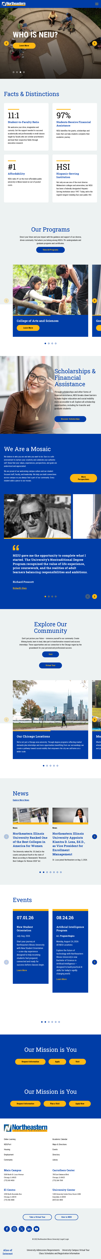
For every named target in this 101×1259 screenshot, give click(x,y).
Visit (50, 654)
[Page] (45, 343)
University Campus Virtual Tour (76, 1250)
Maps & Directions (59, 1144)
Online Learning (10, 1139)
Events (55, 1149)
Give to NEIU (66, 1217)
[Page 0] (13, 72)
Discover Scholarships (70, 419)
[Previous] (6, 43)
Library (55, 1160)
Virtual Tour (50, 665)
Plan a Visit (54, 1103)
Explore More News (21, 800)
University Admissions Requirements (43, 1250)
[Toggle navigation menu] (97, 4)
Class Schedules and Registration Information (59, 1253)
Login (67, 1239)
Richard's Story (20, 588)
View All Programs (50, 250)
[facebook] (7, 1229)
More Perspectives (83, 478)
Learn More (24, 45)
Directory (56, 1154)
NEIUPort (7, 1144)
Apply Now (80, 1103)
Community (8, 1160)
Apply (57, 1061)
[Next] (94, 43)
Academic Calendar (59, 1139)
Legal (62, 1239)
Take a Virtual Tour (37, 1217)
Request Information (30, 1061)
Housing (7, 1149)
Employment (9, 1154)
